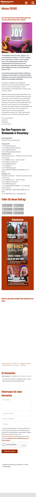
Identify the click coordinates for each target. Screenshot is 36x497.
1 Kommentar (22, 365)
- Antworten (28, 376)
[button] (7, 205)
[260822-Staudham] (17, 244)
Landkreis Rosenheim (7, 365)
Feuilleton (28, 363)
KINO (17, 365)
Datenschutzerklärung (9, 464)
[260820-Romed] (17, 266)
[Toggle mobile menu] (26, 2)
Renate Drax (6, 363)
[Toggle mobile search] (33, 2)
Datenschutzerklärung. (8, 436)
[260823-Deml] (17, 223)
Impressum (19, 464)
